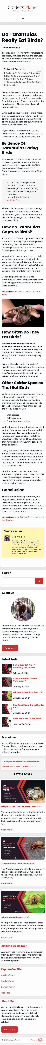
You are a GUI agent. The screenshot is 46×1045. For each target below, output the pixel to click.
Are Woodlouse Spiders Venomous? (25, 679)
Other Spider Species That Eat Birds (23, 82)
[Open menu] (23, 18)
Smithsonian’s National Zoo (19, 199)
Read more (6, 829)
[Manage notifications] (40, 1040)
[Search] (39, 581)
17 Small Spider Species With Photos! (18, 767)
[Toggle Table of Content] (38, 70)
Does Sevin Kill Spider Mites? (27, 718)
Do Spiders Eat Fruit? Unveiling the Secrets (24, 666)
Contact (5, 992)
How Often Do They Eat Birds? (20, 79)
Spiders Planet (14, 1040)
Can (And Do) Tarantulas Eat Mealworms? (22, 762)
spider (27, 421)
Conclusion (11, 85)
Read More (10, 648)
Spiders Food (7, 981)
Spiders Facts (7, 975)
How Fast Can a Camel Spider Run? (28, 706)
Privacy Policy (8, 987)
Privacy (34, 1040)
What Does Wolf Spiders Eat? (28, 692)
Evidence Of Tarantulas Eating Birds (23, 73)
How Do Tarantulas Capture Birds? (23, 76)
